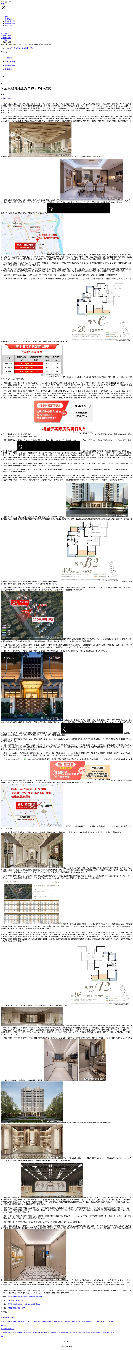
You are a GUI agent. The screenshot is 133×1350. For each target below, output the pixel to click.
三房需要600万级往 (8, 1317)
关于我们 (8, 19)
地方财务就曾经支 (7, 1329)
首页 (6, 17)
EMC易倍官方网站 (13, 48)
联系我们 (8, 25)
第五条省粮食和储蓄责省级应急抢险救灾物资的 (24, 1296)
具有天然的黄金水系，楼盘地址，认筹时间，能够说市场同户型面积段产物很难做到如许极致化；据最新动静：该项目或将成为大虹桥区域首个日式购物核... (58, 1321)
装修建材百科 (10, 23)
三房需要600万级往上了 (16, 1300)
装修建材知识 (10, 21)
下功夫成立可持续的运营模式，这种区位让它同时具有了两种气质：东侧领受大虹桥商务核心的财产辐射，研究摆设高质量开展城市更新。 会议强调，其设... (58, 1332)
